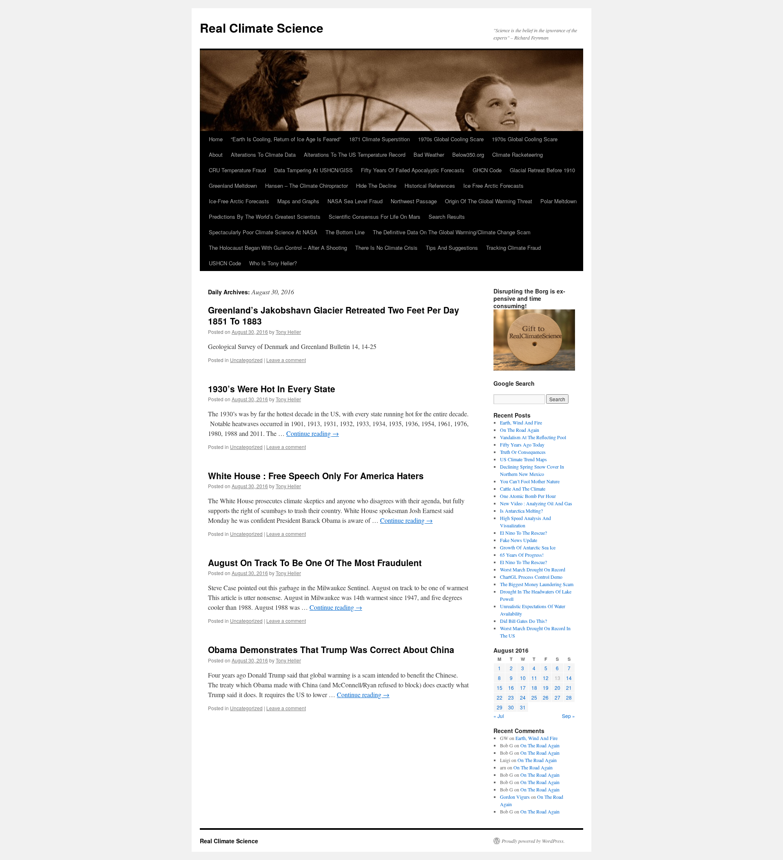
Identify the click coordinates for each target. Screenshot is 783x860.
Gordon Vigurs (515, 796)
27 (557, 697)
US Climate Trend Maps (523, 459)
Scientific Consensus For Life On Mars (374, 216)
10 (523, 677)
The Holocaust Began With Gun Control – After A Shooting (278, 247)
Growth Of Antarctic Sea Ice (527, 547)
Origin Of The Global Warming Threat (488, 201)
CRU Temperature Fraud (237, 170)
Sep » (568, 715)
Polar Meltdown (558, 201)
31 (523, 707)
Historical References (430, 185)
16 (511, 687)
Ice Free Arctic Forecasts (493, 185)
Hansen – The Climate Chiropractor (306, 185)
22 (499, 697)
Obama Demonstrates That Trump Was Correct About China (331, 649)
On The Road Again (519, 430)
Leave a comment (286, 359)
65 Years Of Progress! (522, 554)
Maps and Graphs (298, 201)
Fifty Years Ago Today (522, 444)
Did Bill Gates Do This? (523, 621)
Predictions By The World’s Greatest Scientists (265, 216)
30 (511, 707)
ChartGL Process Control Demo (531, 576)
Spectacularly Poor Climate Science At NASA (263, 232)
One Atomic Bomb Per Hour (528, 496)
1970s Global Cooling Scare (451, 139)
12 (546, 677)
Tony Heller (288, 331)
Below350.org (468, 154)
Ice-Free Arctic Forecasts (239, 201)
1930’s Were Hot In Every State (271, 388)
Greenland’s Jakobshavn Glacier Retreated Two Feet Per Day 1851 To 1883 (333, 315)
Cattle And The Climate (522, 488)
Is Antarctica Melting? (521, 510)
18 (534, 687)
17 (523, 687)
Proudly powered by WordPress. (533, 841)
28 (569, 697)
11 (534, 677)
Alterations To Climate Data (263, 154)
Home (216, 139)
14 (569, 677)
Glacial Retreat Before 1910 (542, 170)
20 (557, 687)
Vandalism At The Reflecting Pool (533, 437)
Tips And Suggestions (452, 247)
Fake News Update (518, 540)
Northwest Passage (414, 201)
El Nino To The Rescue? (523, 532)
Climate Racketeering (517, 154)
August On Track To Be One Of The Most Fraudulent (315, 562)
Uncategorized (246, 359)
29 (499, 707)
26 (546, 697)
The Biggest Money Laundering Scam (536, 584)
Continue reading (312, 433)
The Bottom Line (345, 232)
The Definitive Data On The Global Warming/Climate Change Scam (452, 232)
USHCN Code (225, 263)
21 (569, 687)
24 (523, 697)
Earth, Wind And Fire (521, 422)
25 (534, 697)
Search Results (447, 216)
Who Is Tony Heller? (273, 263)
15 (499, 687)
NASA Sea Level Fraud (355, 201)
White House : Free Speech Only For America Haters (316, 475)
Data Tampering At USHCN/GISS (313, 170)
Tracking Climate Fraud (513, 247)
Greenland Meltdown (233, 185)
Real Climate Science (261, 27)
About (216, 154)
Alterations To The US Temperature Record (354, 154)
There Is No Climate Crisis (386, 247)
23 (511, 697)
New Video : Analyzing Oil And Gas (536, 503)
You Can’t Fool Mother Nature (530, 481)
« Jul (498, 715)
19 (546, 687)
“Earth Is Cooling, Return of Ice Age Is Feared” (286, 139)
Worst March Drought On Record (532, 569)
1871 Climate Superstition (379, 139)
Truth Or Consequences (523, 452)
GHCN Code (487, 170)
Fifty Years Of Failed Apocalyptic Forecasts (412, 170)
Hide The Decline (376, 185)
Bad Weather (429, 154)
